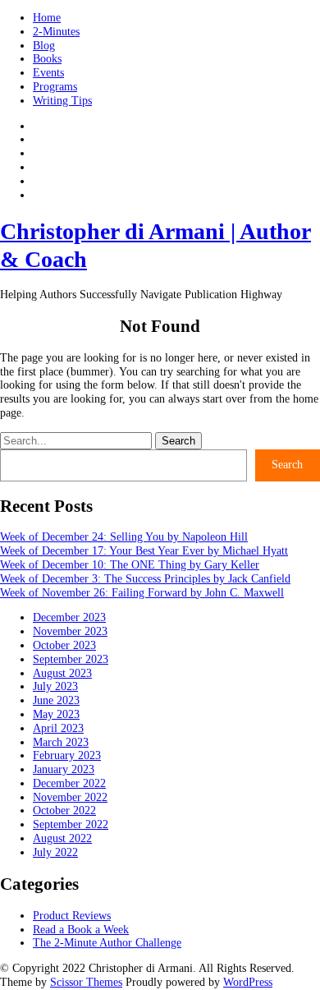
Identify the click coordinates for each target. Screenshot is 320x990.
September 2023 (70, 659)
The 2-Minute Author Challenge (107, 943)
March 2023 (61, 742)
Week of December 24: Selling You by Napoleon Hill (124, 537)
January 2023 (63, 769)
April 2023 (58, 728)
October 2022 (64, 810)
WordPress (247, 982)
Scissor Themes (86, 982)
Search (287, 464)
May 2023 (56, 714)
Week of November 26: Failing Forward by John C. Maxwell (142, 593)
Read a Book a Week (81, 929)
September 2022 (70, 824)
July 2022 (55, 852)
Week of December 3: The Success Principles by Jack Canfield (145, 579)
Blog (44, 45)
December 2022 (69, 783)
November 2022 (70, 797)
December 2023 (69, 617)
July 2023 (55, 686)
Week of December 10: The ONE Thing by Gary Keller (129, 565)
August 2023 (62, 673)
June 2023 (56, 700)
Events (48, 73)
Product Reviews (72, 915)
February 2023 (67, 755)
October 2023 (64, 645)
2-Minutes (56, 31)
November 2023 (70, 631)
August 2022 (62, 838)
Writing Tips (62, 100)
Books (47, 59)
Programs (55, 87)
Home (47, 18)
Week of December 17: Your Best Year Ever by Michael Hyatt (144, 551)
